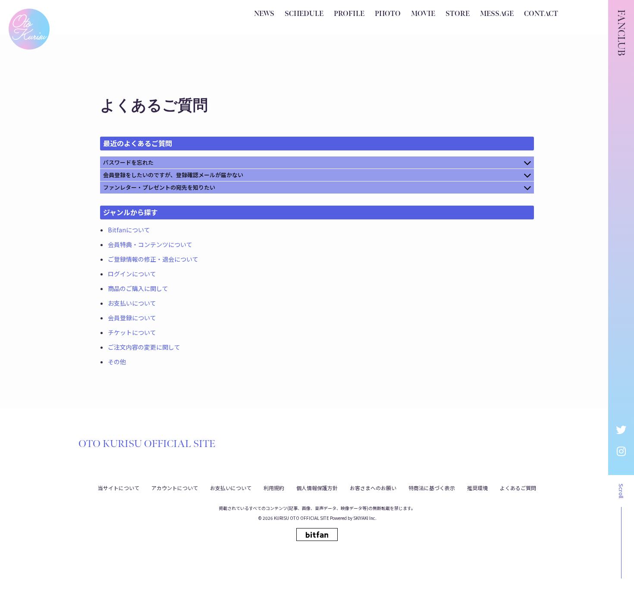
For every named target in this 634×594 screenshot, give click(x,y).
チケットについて (132, 332)
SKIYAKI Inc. (365, 518)
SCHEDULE (304, 14)
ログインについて (132, 273)
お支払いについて (132, 303)
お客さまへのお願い (373, 487)
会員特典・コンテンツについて (150, 244)
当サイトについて (118, 487)
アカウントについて (174, 487)
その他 (117, 361)
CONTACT (541, 14)
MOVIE (423, 14)
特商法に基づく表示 (431, 487)
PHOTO (388, 14)
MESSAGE (497, 14)
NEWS (264, 14)
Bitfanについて (129, 229)
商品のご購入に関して (138, 288)
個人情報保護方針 (317, 487)
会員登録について (132, 317)
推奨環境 (477, 487)
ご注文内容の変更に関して (144, 347)
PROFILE (349, 14)
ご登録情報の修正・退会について (153, 259)
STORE (458, 14)
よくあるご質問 (518, 487)
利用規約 (274, 487)
